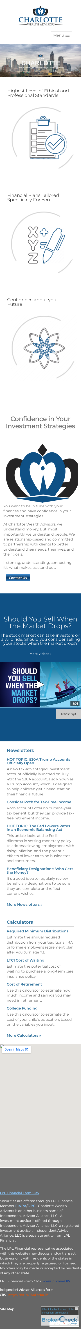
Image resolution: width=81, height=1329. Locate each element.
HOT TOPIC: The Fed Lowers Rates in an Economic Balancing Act (38, 828)
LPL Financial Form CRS (19, 1193)
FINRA (20, 1206)
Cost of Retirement (24, 984)
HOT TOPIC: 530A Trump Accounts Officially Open (38, 761)
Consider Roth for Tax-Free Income (39, 802)
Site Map (7, 1309)
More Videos (40, 653)
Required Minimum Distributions (37, 931)
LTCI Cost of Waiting (25, 960)
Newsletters (20, 750)
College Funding (22, 1008)
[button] (61, 35)
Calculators (20, 922)
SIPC (31, 1206)
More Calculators (24, 1035)
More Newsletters (25, 904)
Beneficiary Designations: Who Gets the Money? (40, 871)
